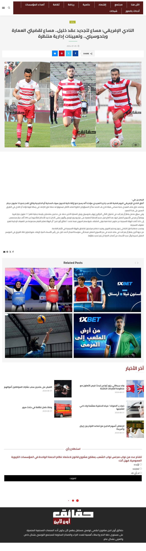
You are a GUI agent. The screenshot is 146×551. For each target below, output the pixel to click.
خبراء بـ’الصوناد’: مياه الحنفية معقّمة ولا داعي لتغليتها (102, 407)
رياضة (71, 4)
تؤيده (137, 464)
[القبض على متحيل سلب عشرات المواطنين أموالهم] (63, 388)
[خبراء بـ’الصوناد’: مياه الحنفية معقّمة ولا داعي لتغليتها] (135, 409)
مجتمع (118, 4)
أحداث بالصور (133, 11)
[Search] (9, 8)
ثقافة (56, 4)
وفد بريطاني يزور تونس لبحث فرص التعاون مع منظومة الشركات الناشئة (102, 387)
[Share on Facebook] (75, 53)
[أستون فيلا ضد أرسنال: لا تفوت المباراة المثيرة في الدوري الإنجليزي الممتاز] (107, 290)
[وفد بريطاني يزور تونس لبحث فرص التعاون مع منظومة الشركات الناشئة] (135, 388)
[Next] (138, 263)
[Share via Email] (55, 53)
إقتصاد (102, 4)
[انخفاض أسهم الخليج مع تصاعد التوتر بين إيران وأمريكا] (135, 429)
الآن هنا (135, 4)
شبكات (113, 11)
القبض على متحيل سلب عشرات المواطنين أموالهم (28, 387)
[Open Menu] (3, 8)
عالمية (86, 4)
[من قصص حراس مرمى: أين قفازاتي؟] (107, 335)
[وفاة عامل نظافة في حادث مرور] (63, 409)
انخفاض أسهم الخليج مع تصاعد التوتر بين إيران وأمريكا (102, 427)
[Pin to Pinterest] (62, 53)
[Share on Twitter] (68, 53)
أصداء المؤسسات (34, 4)
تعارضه (136, 469)
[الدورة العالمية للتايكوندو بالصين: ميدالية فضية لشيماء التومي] (38, 290)
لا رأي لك (135, 473)
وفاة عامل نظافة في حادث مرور (37, 407)
